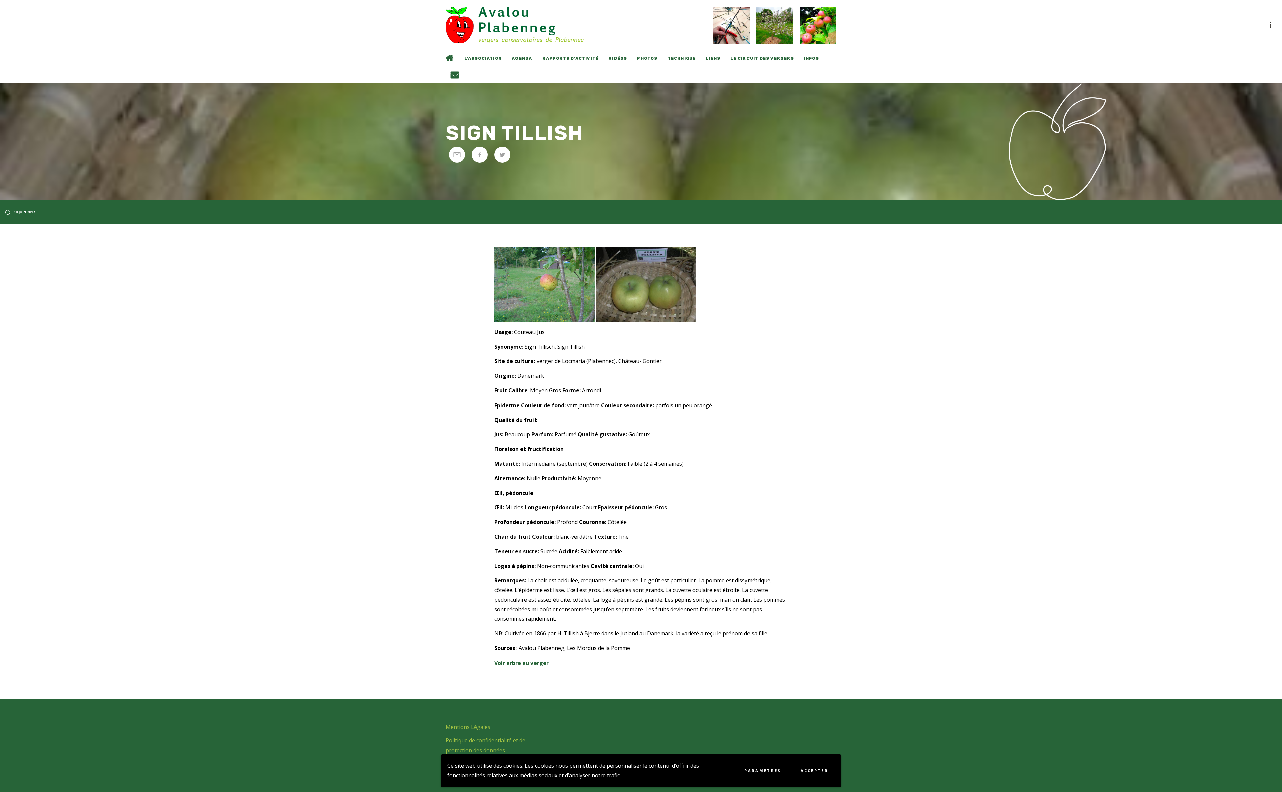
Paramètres (762, 770)
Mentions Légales (468, 727)
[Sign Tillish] (457, 155)
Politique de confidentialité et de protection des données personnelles (485, 750)
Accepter (814, 770)
